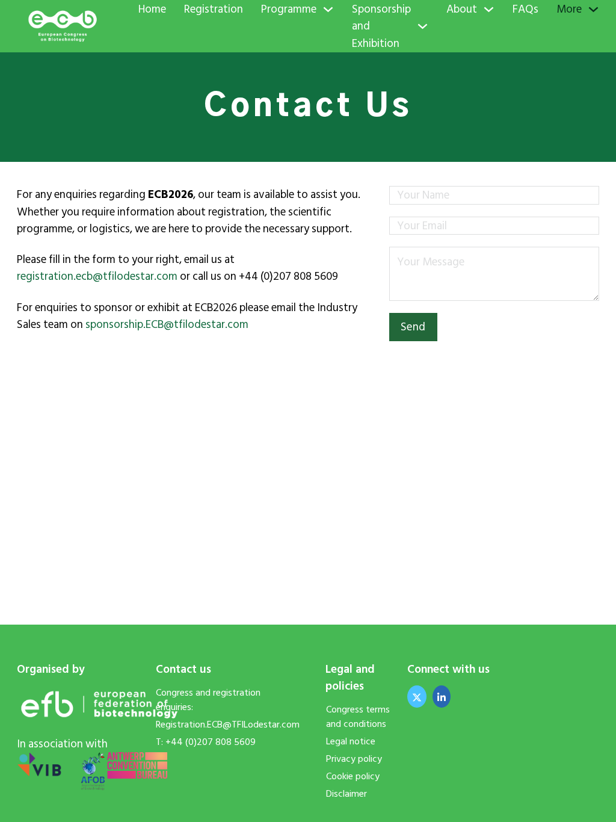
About (461, 9)
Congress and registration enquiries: (208, 699)
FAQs (525, 9)
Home (152, 9)
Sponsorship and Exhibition (381, 26)
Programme (288, 9)
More (569, 9)
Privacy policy (354, 759)
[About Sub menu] (488, 9)
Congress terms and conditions (358, 716)
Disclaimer (346, 793)
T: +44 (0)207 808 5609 (206, 742)
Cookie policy (353, 776)
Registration (213, 9)
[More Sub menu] (593, 9)
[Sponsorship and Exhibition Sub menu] (422, 26)
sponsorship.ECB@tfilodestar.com (166, 324)
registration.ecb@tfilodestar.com (97, 276)
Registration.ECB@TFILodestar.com (219, 724)
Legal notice (350, 741)
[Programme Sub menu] (328, 9)
